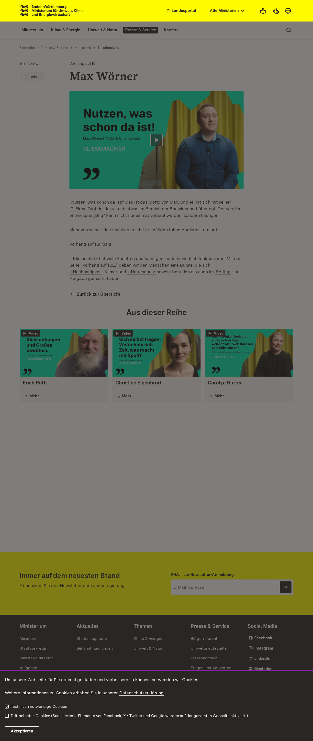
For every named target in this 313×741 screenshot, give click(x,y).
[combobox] (227, 11)
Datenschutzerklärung (141, 692)
